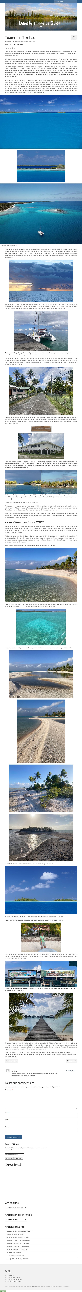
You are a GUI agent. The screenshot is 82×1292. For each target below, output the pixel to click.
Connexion (10, 1275)
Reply (73, 1070)
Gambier (9, 1234)
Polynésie (28, 41)
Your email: (9, 1150)
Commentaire (9, 1089)
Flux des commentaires (14, 1279)
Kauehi (8, 1256)
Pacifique (23, 41)
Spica (9, 41)
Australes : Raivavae (13, 1246)
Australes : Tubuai (12, 1243)
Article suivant (71, 1061)
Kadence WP (34, 1286)
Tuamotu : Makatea (12, 1237)
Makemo (9, 1252)
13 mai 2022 (68, 1070)
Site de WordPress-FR (14, 1281)
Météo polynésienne (12, 1249)
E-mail (7, 1119)
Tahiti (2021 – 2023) (12, 1259)
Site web (7, 1126)
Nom (6, 1112)
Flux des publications (13, 1277)
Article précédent (11, 1061)
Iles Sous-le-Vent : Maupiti (14, 1231)
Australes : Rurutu (12, 1240)
